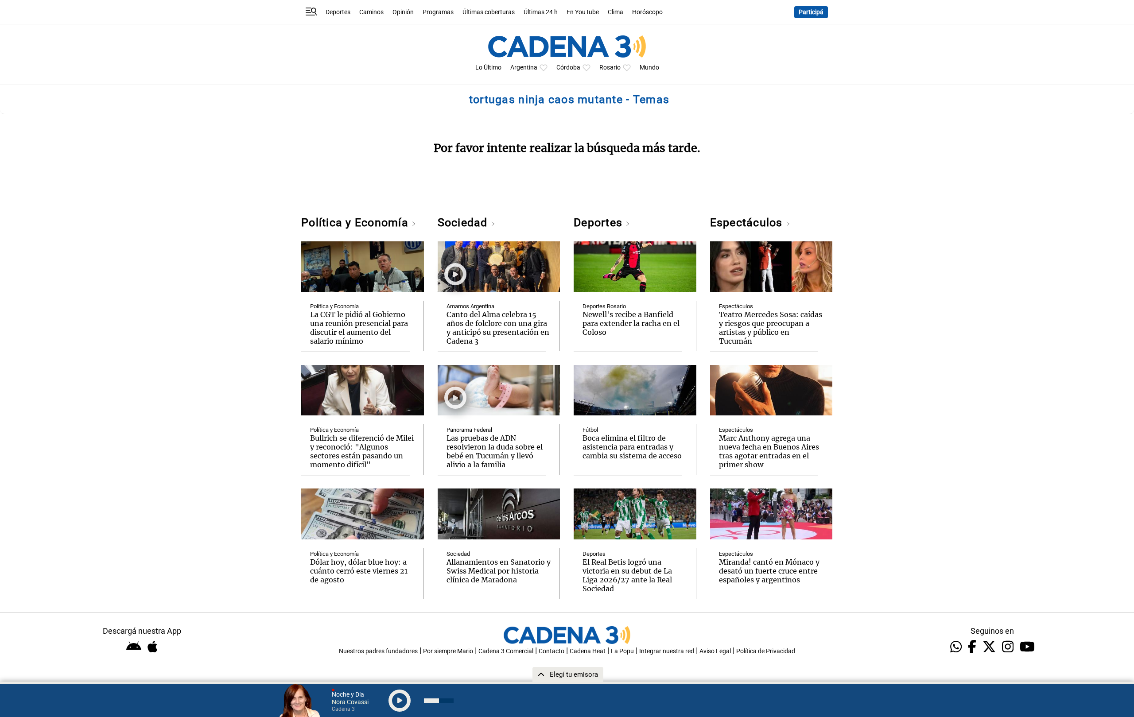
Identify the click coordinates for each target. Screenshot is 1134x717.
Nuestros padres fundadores (378, 651)
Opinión (403, 12)
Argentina (523, 67)
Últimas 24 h (541, 12)
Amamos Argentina (470, 306)
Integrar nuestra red (666, 651)
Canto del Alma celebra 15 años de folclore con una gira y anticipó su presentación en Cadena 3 (498, 327)
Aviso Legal (715, 651)
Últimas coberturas (488, 12)
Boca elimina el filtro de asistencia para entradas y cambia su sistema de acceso (632, 447)
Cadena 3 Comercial (505, 651)
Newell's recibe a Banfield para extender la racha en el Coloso (631, 323)
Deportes (338, 12)
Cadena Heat (588, 651)
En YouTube (583, 12)
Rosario (610, 67)
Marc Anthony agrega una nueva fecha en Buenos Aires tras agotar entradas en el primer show (769, 451)
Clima (615, 12)
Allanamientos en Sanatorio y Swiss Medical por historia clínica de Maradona (499, 571)
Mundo (649, 67)
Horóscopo (647, 12)
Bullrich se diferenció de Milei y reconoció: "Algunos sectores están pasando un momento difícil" (362, 451)
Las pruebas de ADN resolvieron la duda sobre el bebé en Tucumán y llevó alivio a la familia (495, 451)
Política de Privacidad (765, 651)
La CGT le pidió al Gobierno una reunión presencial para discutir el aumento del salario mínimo (359, 327)
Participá (811, 12)
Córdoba (568, 67)
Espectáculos (748, 222)
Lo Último (488, 67)
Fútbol (590, 429)
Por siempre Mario (448, 651)
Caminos (371, 12)
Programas (438, 12)
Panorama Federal (469, 429)
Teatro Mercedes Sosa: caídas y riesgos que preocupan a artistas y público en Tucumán (770, 327)
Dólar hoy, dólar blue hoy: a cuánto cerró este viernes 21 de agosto (359, 571)
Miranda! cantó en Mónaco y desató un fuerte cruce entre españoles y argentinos (769, 571)
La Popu (622, 651)
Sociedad (464, 222)
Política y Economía (356, 222)
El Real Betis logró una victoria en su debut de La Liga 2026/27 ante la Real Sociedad (627, 575)
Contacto (551, 651)
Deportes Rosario (604, 306)
